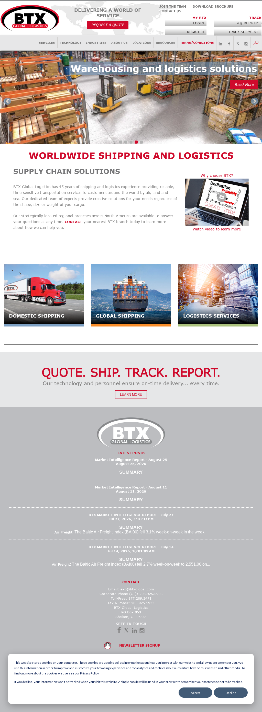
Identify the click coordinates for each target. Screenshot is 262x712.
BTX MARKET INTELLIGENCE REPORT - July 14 (131, 547)
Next (254, 101)
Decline (231, 693)
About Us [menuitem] (119, 42)
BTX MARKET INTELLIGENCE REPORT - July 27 (131, 515)
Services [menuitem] (47, 42)
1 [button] (121, 143)
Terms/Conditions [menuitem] (197, 42)
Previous (7, 101)
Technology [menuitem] (70, 42)
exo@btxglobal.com (137, 589)
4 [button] (137, 143)
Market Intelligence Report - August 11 (131, 487)
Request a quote (107, 25)
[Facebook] (119, 631)
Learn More (131, 394)
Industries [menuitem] (96, 42)
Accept (195, 693)
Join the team (172, 6)
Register (195, 32)
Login (198, 23)
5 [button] (142, 143)
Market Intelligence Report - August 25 (131, 460)
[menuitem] (220, 43)
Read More (244, 84)
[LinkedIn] (134, 631)
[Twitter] (126, 631)
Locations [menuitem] (142, 42)
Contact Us (170, 11)
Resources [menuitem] (165, 42)
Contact (73, 222)
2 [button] (126, 143)
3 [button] (132, 143)
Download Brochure (213, 6)
